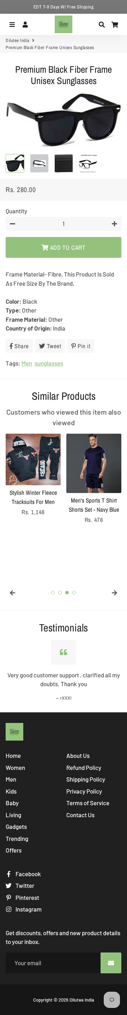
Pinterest (26, 897)
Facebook (27, 873)
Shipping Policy (85, 779)
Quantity (16, 210)
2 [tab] (60, 592)
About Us (78, 755)
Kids (11, 791)
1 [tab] (53, 592)
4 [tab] (74, 592)
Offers (14, 850)
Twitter (24, 885)
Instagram (28, 909)
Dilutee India (18, 40)
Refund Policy (83, 767)
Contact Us (80, 814)
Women (15, 767)
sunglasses (49, 363)
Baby (12, 802)
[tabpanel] (33, 475)
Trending (17, 838)
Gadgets (16, 826)
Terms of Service (87, 802)
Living (13, 814)
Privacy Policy (84, 791)
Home (13, 755)
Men (27, 363)
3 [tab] (67, 592)
